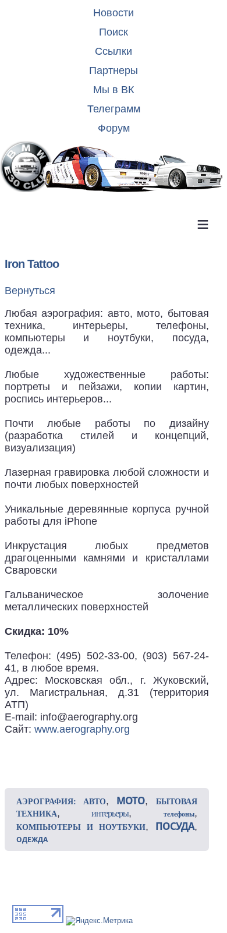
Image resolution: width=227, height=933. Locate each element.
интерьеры (110, 813)
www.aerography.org (82, 729)
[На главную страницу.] (113, 168)
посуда (174, 826)
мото (130, 800)
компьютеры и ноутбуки (81, 827)
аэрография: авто (61, 801)
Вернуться (30, 290)
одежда (32, 839)
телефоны (179, 814)
